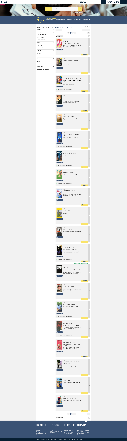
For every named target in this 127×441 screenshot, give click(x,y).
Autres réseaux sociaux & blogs (56, 431)
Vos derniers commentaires (69, 434)
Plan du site (79, 434)
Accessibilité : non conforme (77, 439)
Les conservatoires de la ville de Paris (64, 439)
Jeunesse (38, 432)
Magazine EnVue (80, 429)
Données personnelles (85, 432)
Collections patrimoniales (41, 433)
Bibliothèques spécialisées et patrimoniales (48, 439)
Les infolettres (52, 432)
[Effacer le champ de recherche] (77, 9)
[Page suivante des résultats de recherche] (75, 33)
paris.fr (38, 439)
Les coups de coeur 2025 (68, 432)
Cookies (78, 432)
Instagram (52, 429)
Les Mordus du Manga (68, 433)
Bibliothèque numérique (41, 434)
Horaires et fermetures (68, 429)
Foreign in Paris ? (80, 431)
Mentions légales (80, 433)
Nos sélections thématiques (69, 430)
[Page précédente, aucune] (68, 33)
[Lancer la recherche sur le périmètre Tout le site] (80, 9)
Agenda (37, 429)
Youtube (51, 430)
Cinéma (37, 431)
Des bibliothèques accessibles (83, 430)
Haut (86, 421)
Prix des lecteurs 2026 (68, 431)
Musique (38, 430)
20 (88, 32)
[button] (123, 2)
